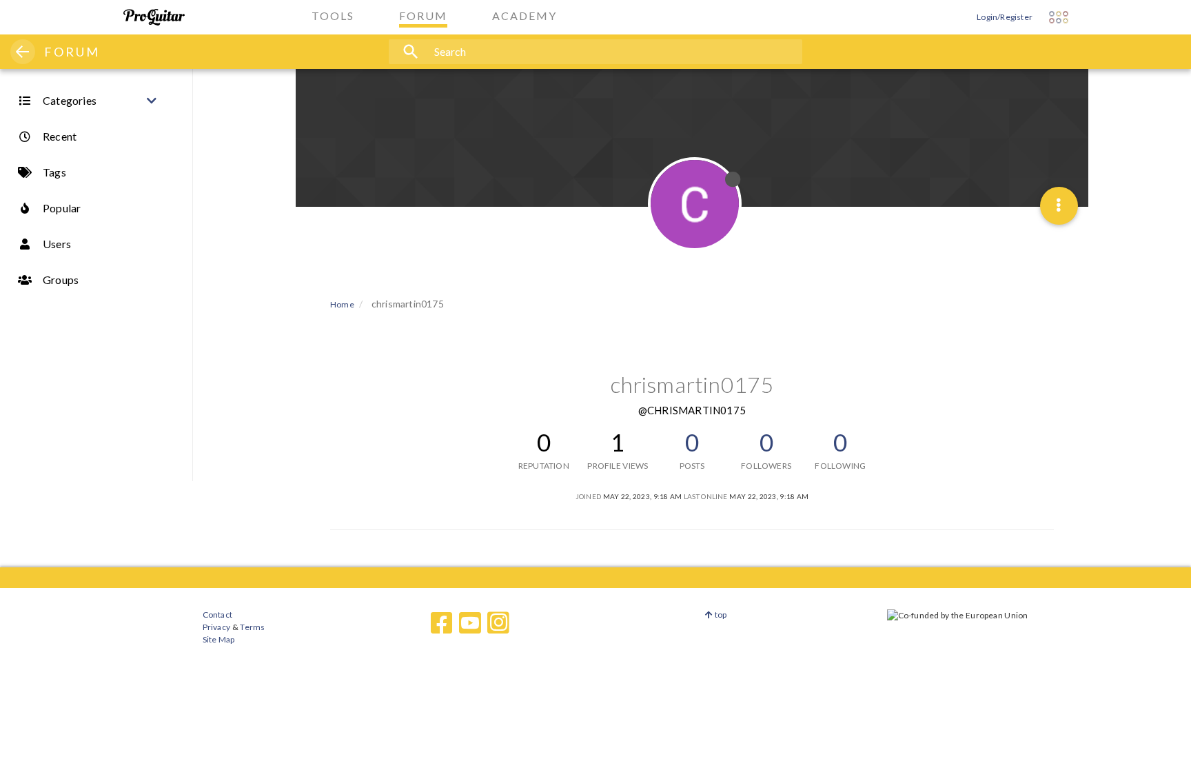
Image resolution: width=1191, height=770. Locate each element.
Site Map (219, 639)
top (719, 614)
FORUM (72, 51)
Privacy (216, 627)
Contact (217, 614)
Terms (251, 627)
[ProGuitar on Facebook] (442, 623)
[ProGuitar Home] (154, 17)
